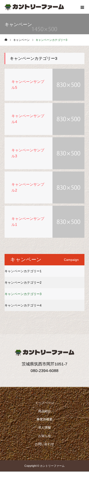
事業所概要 (44, 419)
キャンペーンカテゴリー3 (23, 294)
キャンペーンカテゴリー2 (23, 282)
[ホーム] (6, 39)
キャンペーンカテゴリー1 (23, 271)
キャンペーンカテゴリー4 (23, 305)
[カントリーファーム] (34, 6)
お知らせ (44, 436)
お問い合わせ (44, 444)
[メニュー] (82, 7)
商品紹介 (44, 411)
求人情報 (44, 427)
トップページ (44, 403)
